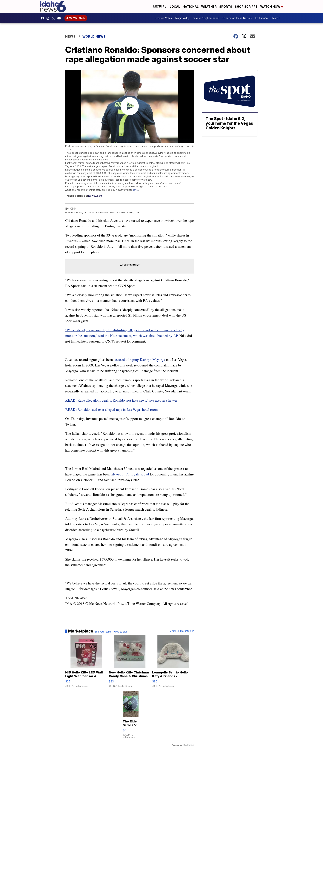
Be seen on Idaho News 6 (237, 18)
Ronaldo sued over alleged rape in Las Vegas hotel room (111, 409)
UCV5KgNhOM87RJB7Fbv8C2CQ (60, 18)
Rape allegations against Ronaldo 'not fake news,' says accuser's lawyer (121, 400)
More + (276, 18)
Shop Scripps (246, 6)
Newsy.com (95, 195)
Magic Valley (182, 18)
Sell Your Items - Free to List (111, 631)
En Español (261, 18)
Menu (158, 6)
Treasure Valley (163, 18)
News (70, 36)
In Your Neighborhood (206, 18)
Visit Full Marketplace (182, 631)
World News (94, 36)
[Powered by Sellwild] (188, 745)
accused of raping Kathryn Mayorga (139, 359)
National (191, 6)
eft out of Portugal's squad (131, 474)
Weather (209, 6)
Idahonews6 (43, 18)
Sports (225, 6)
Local (175, 6)
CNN (135, 189)
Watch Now (270, 6)
